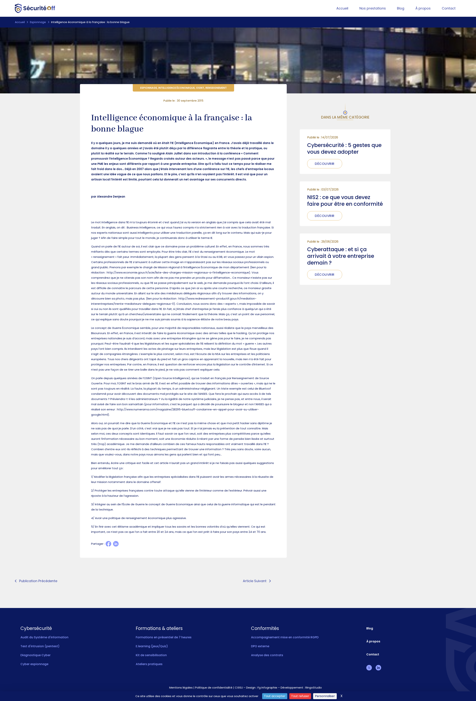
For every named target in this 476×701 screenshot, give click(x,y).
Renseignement (216, 88)
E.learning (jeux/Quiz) (152, 646)
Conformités (265, 628)
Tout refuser (300, 696)
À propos (423, 8)
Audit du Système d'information (44, 637)
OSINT (200, 88)
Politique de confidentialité (213, 687)
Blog (400, 8)
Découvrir (325, 163)
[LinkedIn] (116, 544)
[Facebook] (108, 544)
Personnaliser (325, 696)
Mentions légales (181, 687)
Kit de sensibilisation (151, 655)
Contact (449, 8)
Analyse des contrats (267, 655)
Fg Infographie (267, 687)
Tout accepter (274, 696)
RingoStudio (313, 687)
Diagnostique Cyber (35, 655)
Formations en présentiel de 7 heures (164, 637)
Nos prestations (372, 8)
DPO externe (260, 646)
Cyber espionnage (34, 664)
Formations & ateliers (159, 628)
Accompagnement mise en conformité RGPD (285, 637)
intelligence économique (176, 88)
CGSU (239, 687)
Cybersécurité (36, 628)
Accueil (342, 8)
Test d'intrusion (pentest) (40, 646)
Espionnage (38, 22)
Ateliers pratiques (149, 664)
